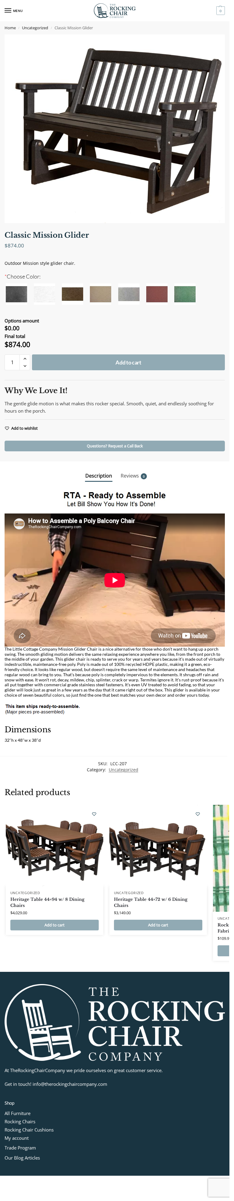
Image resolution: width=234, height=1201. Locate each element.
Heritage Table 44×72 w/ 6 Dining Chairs (150, 902)
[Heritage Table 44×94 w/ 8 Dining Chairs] (54, 845)
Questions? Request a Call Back (115, 446)
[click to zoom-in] (117, 128)
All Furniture (17, 1113)
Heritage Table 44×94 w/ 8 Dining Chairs (47, 902)
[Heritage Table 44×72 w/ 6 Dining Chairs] (158, 845)
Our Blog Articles (22, 1158)
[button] (220, 10)
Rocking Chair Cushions (29, 1130)
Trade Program (20, 1148)
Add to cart (128, 362)
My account (17, 1138)
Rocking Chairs (20, 1121)
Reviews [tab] (133, 475)
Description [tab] (98, 475)
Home (10, 27)
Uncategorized (35, 27)
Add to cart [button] (54, 925)
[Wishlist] (94, 814)
